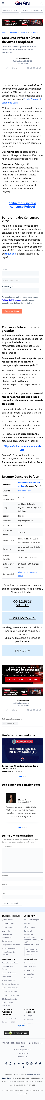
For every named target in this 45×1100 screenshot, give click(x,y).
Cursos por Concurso (10, 984)
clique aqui (10, 253)
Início (4, 33)
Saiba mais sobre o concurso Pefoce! (22, 205)
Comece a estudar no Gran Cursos (22, 680)
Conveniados (7, 941)
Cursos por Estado (9, 992)
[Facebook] (36, 1064)
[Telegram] (23, 1067)
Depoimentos (29, 963)
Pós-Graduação (8, 980)
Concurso (23, 33)
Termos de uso (22, 1053)
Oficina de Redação (9, 999)
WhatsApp (30, 927)
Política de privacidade (22, 1050)
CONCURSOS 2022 (22, 618)
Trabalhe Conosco (9, 948)
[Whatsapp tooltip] (31, 1064)
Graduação (6, 977)
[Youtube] (23, 1064)
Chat (28, 923)
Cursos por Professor (10, 995)
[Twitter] (40, 1064)
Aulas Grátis (29, 974)
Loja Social (6, 931)
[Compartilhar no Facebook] (27, 68)
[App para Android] (19, 1064)
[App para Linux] (10, 1064)
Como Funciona (8, 923)
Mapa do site (23, 1057)
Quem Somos (7, 920)
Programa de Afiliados (11, 945)
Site (3, 893)
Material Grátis (30, 967)
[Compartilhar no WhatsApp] (37, 68)
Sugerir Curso (29, 978)
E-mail (5, 884)
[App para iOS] (14, 1064)
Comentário (7, 846)
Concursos (13, 33)
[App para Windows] (6, 1064)
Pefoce (33, 33)
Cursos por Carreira (10, 988)
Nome (5, 876)
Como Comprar (8, 927)
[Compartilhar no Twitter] (30, 68)
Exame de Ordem (9, 973)
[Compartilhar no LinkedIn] (33, 68)
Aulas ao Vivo (29, 970)
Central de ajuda (33, 920)
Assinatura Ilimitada (10, 963)
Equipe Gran (24, 58)
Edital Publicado (24, 491)
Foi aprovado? (32, 951)
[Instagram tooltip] (27, 1064)
